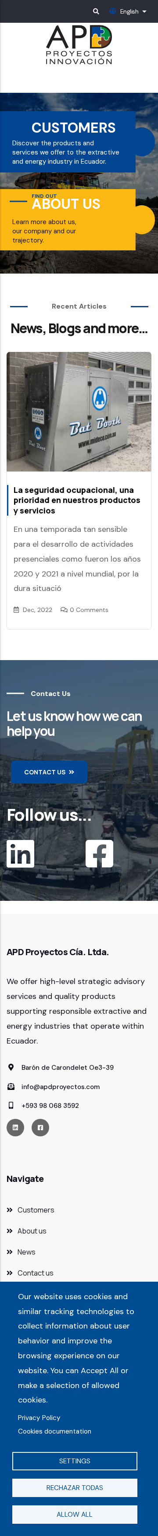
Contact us (36, 1273)
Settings (74, 1461)
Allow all (75, 1514)
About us (32, 1231)
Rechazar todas (75, 1487)
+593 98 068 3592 (49, 1105)
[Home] (79, 45)
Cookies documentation (54, 1431)
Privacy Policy (39, 1417)
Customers (36, 1210)
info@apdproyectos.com (60, 1087)
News (27, 1252)
